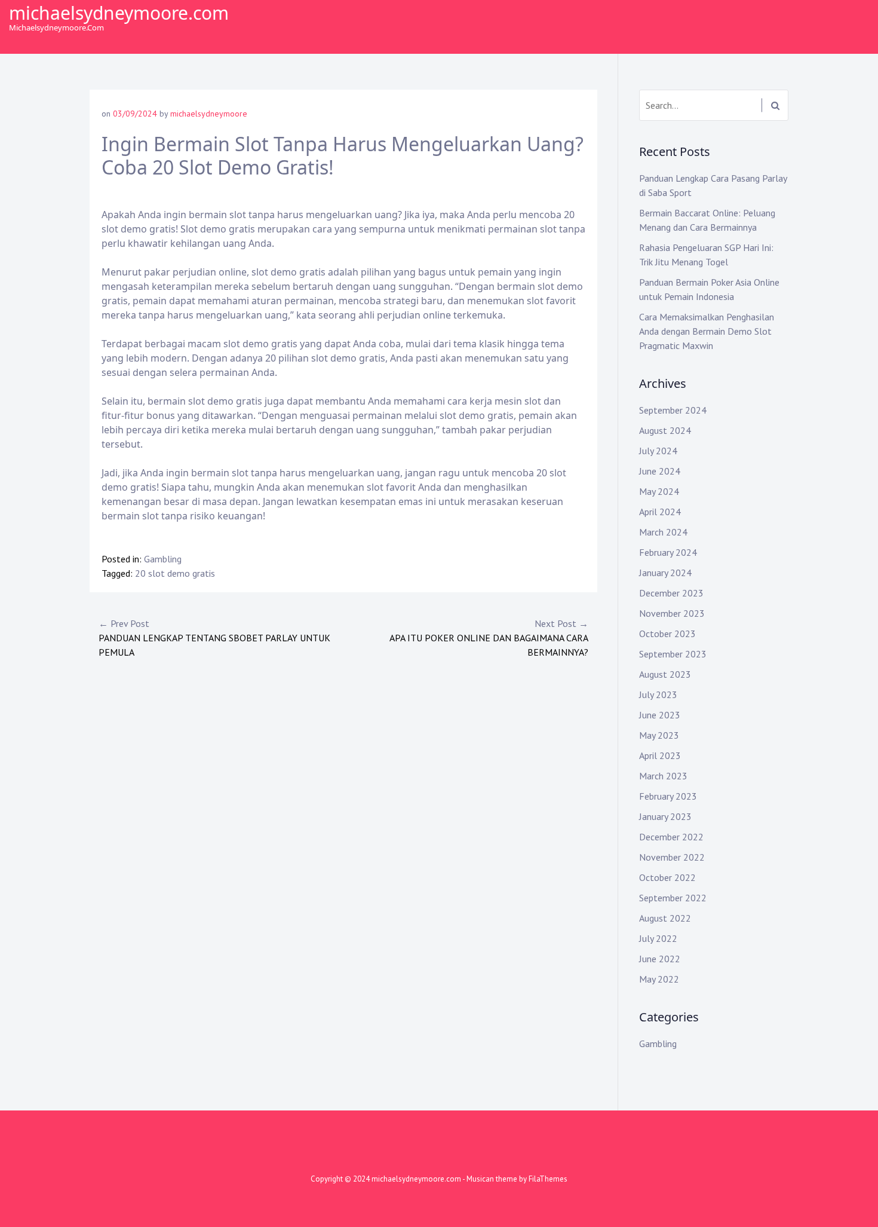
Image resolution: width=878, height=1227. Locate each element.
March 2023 (663, 776)
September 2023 (673, 654)
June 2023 (659, 715)
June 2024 (659, 471)
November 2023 (672, 613)
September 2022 (673, 898)
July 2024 (658, 451)
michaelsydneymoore (208, 113)
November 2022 (672, 857)
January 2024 (665, 573)
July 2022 (658, 938)
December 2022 (671, 837)
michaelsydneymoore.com (119, 13)
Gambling (163, 559)
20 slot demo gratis (175, 573)
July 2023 (658, 694)
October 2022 (667, 877)
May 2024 (659, 491)
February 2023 (668, 796)
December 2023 (671, 593)
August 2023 (665, 674)
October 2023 (667, 633)
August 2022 (665, 918)
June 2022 (659, 959)
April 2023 (660, 755)
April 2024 (660, 512)
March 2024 (663, 532)
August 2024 (665, 430)
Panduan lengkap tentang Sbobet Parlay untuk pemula (214, 637)
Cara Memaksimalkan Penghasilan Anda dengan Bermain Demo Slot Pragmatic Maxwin (706, 331)
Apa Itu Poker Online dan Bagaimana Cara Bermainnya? (488, 637)
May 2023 (659, 735)
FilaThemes (548, 1179)
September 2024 (673, 410)
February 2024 (668, 552)
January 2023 (665, 816)
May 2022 (659, 979)
